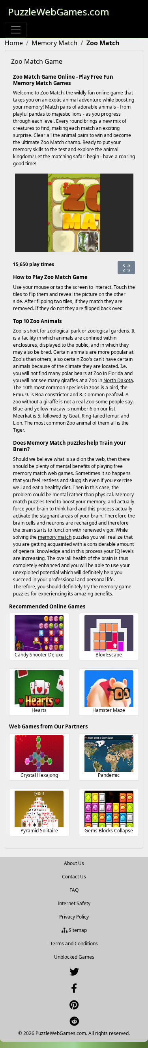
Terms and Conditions (74, 943)
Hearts (39, 710)
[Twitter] (74, 973)
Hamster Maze (108, 710)
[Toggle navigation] (16, 30)
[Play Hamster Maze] (108, 688)
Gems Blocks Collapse (108, 830)
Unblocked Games (74, 957)
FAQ (74, 890)
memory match (54, 537)
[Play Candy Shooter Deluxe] (39, 633)
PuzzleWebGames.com (58, 11)
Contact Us (74, 876)
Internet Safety (74, 903)
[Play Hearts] (39, 688)
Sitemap (77, 930)
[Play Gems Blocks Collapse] (108, 809)
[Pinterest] (74, 1006)
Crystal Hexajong (39, 775)
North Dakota (118, 380)
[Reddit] (74, 1023)
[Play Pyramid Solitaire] (39, 809)
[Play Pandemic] (108, 753)
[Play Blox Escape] (108, 633)
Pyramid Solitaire (39, 830)
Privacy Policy (74, 916)
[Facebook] (74, 990)
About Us (74, 863)
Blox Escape (109, 654)
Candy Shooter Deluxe (39, 654)
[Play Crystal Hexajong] (39, 753)
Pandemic (109, 775)
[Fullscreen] (126, 267)
